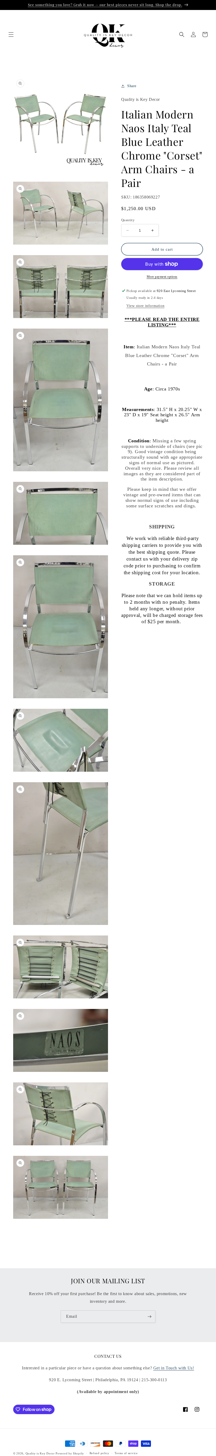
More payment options (162, 277)
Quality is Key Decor (40, 1453)
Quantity (128, 220)
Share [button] (131, 86)
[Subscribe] (149, 1316)
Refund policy (99, 1453)
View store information (145, 306)
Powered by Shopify (70, 1453)
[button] (11, 34)
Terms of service (126, 1453)
